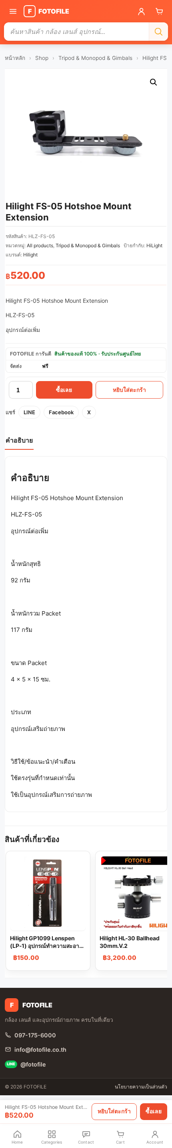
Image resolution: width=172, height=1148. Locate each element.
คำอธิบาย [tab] (19, 440)
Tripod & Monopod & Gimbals (95, 58)
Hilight (30, 255)
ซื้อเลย (64, 390)
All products (40, 245)
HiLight (154, 245)
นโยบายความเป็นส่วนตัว (141, 1087)
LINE (29, 412)
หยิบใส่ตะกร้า (129, 390)
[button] (153, 82)
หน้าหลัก (15, 58)
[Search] (158, 31)
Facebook (61, 412)
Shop (41, 58)
